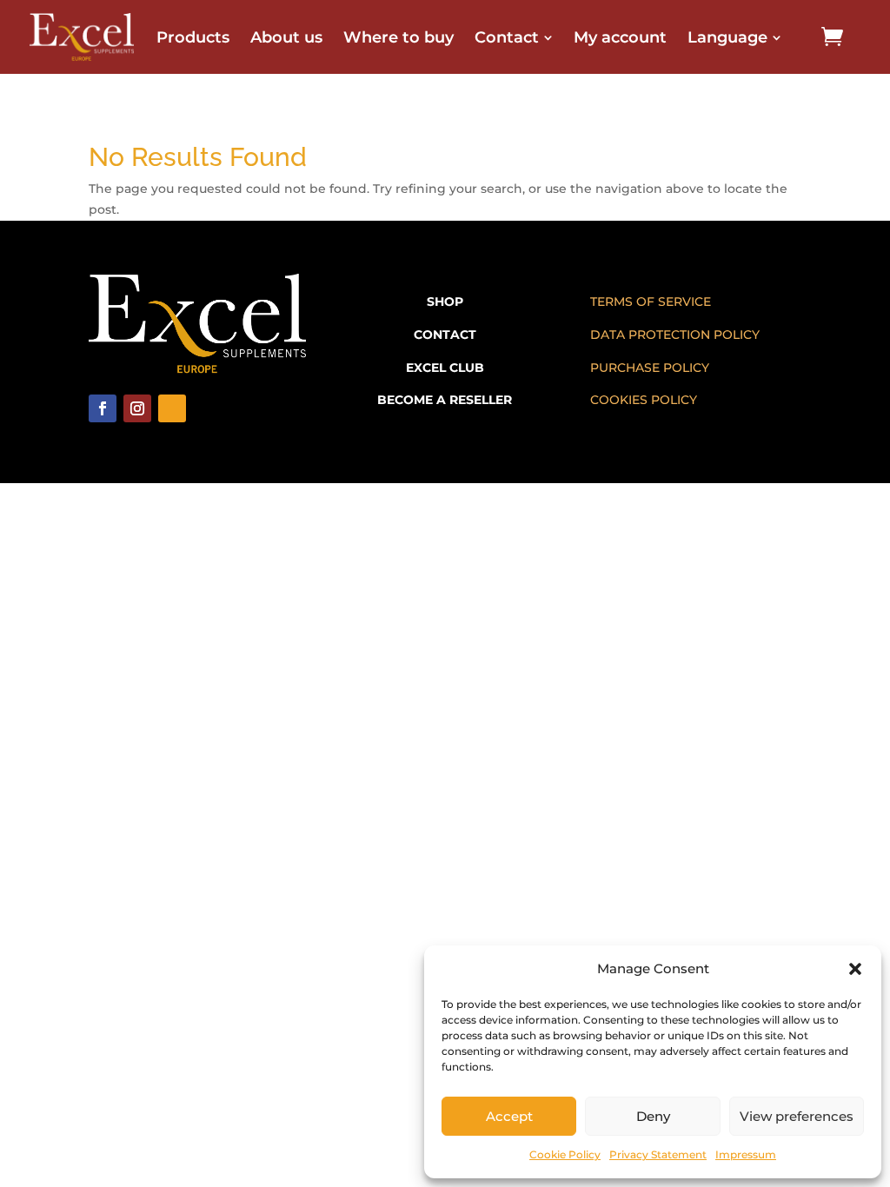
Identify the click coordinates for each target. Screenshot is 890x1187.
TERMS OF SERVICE (650, 301)
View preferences (796, 1116)
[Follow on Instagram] (137, 408)
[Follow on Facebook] (102, 408)
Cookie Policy (565, 1154)
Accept (509, 1116)
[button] (855, 969)
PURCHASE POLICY (649, 367)
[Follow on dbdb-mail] (172, 408)
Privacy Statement (658, 1154)
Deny (653, 1116)
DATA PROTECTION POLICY (675, 334)
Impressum (745, 1154)
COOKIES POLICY (643, 400)
